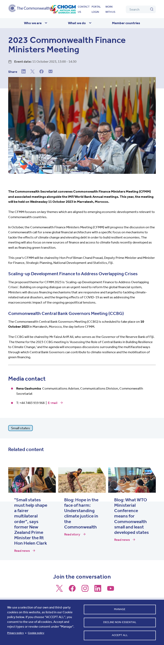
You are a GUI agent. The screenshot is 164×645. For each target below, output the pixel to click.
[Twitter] (32, 71)
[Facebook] (41, 71)
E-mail (52, 402)
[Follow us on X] (59, 590)
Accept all (120, 635)
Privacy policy (15, 633)
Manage (119, 609)
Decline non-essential (119, 622)
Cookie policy (36, 633)
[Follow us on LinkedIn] (97, 590)
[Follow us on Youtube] (110, 590)
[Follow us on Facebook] (72, 590)
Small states (20, 428)
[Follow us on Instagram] (85, 590)
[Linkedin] (23, 71)
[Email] (50, 71)
